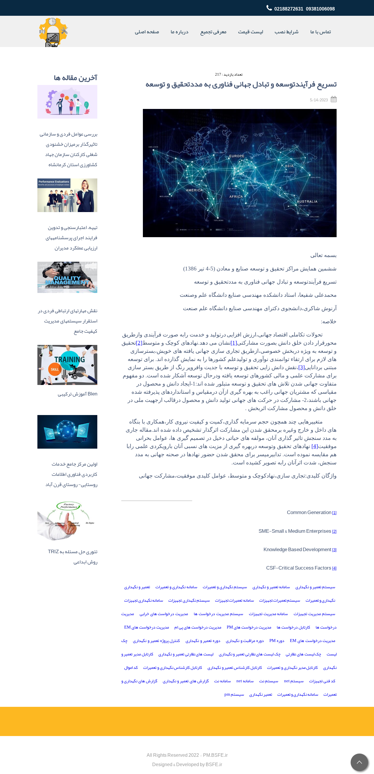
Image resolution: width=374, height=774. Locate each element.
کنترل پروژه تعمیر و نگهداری (156, 640)
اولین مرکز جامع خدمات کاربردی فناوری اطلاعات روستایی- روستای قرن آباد (71, 474)
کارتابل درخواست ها (293, 627)
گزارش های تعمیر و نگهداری (185, 681)
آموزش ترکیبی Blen (77, 394)
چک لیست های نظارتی (303, 654)
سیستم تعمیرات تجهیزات (279, 600)
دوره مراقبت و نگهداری (245, 640)
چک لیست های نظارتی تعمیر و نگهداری (249, 654)
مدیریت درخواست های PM (249, 627)
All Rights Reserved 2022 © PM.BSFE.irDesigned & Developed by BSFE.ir (187, 760)
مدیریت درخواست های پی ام (197, 627)
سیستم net (294, 681)
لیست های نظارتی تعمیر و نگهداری (185, 654)
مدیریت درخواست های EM (146, 627)
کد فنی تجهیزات (322, 681)
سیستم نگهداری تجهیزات (188, 600)
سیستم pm (234, 694)
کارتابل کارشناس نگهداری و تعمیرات (172, 667)
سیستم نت (268, 681)
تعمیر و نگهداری (137, 587)
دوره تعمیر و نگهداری (203, 640)
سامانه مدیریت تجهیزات (268, 614)
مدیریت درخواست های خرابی (164, 614)
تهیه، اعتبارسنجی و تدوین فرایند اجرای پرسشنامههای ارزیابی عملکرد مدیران (71, 237)
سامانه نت (222, 681)
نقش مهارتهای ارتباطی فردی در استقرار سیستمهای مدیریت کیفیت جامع (67, 321)
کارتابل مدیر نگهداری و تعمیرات (292, 667)
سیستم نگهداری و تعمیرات (225, 587)
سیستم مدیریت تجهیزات (314, 614)
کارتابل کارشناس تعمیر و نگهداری (234, 667)
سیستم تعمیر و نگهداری (315, 587)
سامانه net (245, 681)
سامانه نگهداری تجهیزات (143, 600)
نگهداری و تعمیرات (320, 600)
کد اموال (131, 667)
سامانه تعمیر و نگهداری (271, 587)
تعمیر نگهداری (260, 694)
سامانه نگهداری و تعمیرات (176, 587)
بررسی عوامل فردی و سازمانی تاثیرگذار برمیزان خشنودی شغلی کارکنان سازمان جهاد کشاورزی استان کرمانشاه (68, 149)
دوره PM (276, 640)
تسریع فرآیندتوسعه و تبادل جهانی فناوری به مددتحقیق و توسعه (241, 84)
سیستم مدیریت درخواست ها (218, 614)
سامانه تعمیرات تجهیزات (234, 600)
